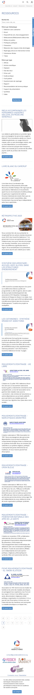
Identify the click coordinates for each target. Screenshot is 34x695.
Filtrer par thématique (9, 27)
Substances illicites (10, 53)
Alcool (6, 32)
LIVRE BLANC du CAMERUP (14, 166)
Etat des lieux (8, 71)
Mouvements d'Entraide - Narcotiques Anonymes (15, 416)
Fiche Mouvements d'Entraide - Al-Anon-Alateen (17, 569)
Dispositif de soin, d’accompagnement (16, 35)
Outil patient (8, 78)
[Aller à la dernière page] (3, 627)
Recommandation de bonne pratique (16, 86)
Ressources (22, 6)
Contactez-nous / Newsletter (17, 675)
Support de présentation (12, 89)
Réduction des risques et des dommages (17, 48)
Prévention (7, 45)
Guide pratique (9, 76)
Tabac (6, 56)
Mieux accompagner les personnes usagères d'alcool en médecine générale (14, 113)
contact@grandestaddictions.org (17, 655)
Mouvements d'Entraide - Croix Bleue (15, 466)
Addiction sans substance (12, 30)
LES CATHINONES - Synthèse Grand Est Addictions (16, 320)
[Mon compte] (32, 2)
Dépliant (6, 68)
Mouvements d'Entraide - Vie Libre (16, 365)
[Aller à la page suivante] (29, 622)
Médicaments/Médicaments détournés (16, 37)
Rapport (6, 84)
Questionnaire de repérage (13, 81)
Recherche (5, 20)
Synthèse (7, 92)
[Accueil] (4, 2)
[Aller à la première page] (3, 618)
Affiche (6, 63)
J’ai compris (17, 692)
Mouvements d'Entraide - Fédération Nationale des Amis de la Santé (15, 516)
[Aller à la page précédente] (7, 618)
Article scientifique (10, 65)
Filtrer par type (7, 60)
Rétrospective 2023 (12, 215)
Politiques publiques (10, 43)
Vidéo (5, 94)
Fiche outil (7, 73)
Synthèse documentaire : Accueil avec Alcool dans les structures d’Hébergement (15, 266)
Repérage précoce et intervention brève (17, 51)
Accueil (15, 6)
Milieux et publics (9, 40)
